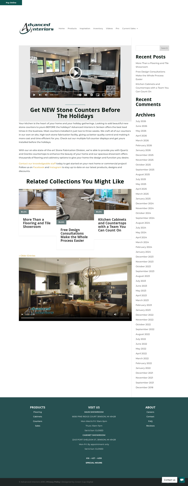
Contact (150, 416)
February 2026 (144, 145)
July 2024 (141, 227)
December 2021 (144, 373)
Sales (37, 426)
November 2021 (144, 377)
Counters (37, 421)
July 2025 (141, 179)
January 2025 (143, 198)
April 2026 (141, 135)
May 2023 (141, 290)
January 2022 (143, 368)
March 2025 (142, 194)
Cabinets (37, 416)
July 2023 (141, 281)
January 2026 (143, 150)
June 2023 (141, 286)
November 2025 (144, 160)
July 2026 (141, 121)
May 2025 (141, 184)
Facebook (38, 167)
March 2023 (142, 300)
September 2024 (145, 218)
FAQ (150, 421)
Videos (109, 28)
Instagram (55, 167)
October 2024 (143, 213)
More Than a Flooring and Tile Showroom (37, 223)
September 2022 (145, 329)
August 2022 (143, 334)
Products (72, 28)
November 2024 (145, 208)
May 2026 (141, 131)
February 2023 (144, 305)
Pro (117, 28)
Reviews (150, 426)
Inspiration (85, 28)
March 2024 (142, 242)
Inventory (98, 28)
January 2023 (143, 310)
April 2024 (141, 237)
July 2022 (141, 339)
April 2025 (141, 189)
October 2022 (143, 324)
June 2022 (141, 344)
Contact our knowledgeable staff (37, 163)
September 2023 (145, 271)
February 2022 (144, 363)
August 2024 (143, 223)
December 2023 (144, 256)
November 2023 (144, 261)
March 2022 (142, 358)
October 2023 (143, 266)
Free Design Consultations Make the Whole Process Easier (74, 235)
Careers (150, 412)
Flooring (37, 412)
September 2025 (145, 169)
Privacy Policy (53, 482)
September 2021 (145, 382)
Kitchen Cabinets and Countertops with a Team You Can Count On (112, 225)
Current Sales (129, 28)
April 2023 (141, 295)
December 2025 (144, 155)
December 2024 (145, 203)
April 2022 (141, 353)
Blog (24, 212)
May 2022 (141, 348)
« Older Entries (27, 255)
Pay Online (11, 3)
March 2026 (142, 140)
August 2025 (143, 174)
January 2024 (143, 252)
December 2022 (144, 315)
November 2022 (144, 319)
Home (62, 28)
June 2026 (141, 126)
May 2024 (141, 232)
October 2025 (143, 164)
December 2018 (144, 387)
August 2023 (143, 276)
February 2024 (144, 247)
